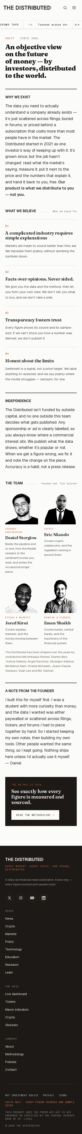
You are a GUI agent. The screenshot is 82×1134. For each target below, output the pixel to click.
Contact (11, 1070)
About (9, 1046)
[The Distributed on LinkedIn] (43, 898)
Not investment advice (21, 1095)
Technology (13, 949)
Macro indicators (17, 1010)
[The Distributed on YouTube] (32, 898)
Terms (63, 1095)
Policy (9, 942)
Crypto (10, 926)
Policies (10, 1062)
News (9, 919)
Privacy (48, 1095)
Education (12, 957)
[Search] (65, 7)
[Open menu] (74, 7)
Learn (9, 972)
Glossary (11, 1025)
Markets (11, 934)
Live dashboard (16, 994)
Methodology (14, 1054)
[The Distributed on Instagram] (21, 898)
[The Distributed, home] (27, 7)
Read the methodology (35, 815)
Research (12, 965)
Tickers (10, 1002)
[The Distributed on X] (9, 898)
